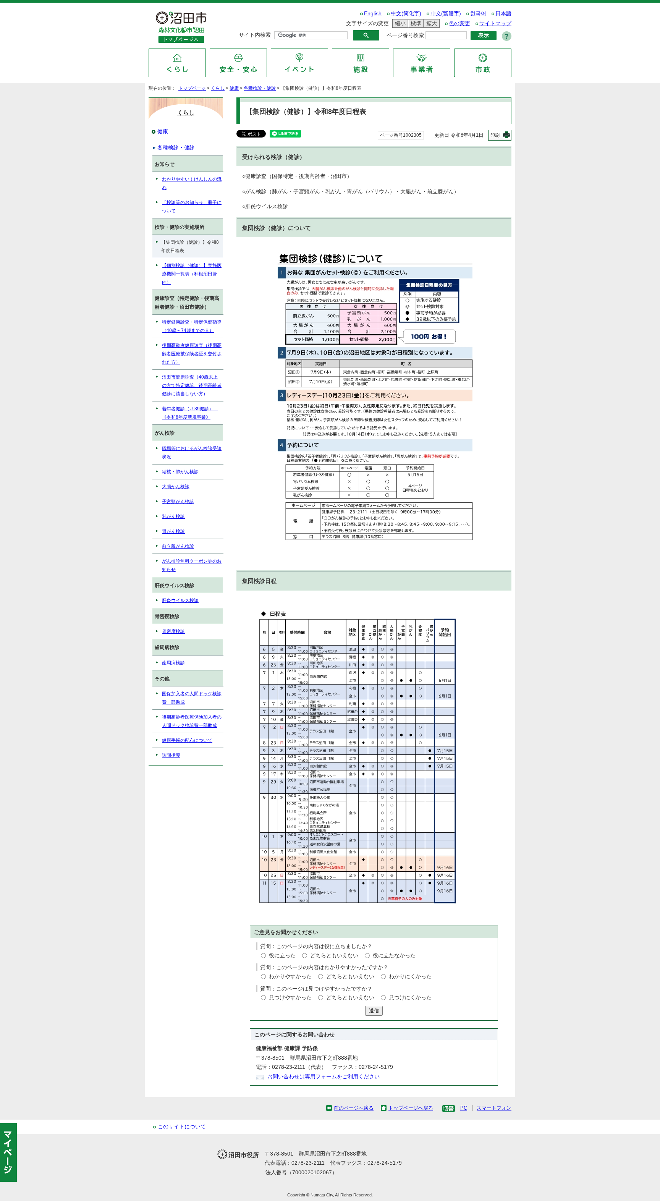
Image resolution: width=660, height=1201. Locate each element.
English (373, 13)
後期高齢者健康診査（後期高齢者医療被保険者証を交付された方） (192, 354)
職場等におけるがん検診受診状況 (192, 453)
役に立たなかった (394, 955)
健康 (234, 88)
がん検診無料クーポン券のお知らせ (192, 565)
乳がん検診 (173, 516)
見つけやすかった (290, 997)
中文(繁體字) (445, 13)
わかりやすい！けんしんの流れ (192, 183)
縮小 (399, 23)
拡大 (430, 23)
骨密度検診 (173, 631)
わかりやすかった (290, 976)
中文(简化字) (406, 13)
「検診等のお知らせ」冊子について (192, 207)
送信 (374, 1010)
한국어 (478, 13)
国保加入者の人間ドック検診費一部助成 (192, 698)
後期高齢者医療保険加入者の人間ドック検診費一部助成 (192, 721)
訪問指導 (171, 755)
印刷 (495, 135)
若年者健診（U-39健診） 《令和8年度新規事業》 (190, 413)
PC (463, 1108)
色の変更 (459, 23)
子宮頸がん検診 (178, 501)
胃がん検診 (173, 531)
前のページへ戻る (354, 1108)
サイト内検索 (255, 35)
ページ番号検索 (405, 35)
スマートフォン (494, 1108)
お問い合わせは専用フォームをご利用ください (323, 1077)
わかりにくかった (410, 976)
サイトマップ (495, 23)
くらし (218, 88)
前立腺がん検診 (178, 546)
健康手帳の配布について (187, 740)
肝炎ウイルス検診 (180, 600)
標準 (414, 23)
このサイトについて (182, 1127)
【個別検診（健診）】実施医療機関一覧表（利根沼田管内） (192, 274)
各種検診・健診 (260, 88)
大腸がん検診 (175, 486)
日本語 (503, 13)
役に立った (282, 955)
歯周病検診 (173, 662)
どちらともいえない (334, 955)
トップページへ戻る (410, 1108)
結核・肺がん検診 (180, 471)
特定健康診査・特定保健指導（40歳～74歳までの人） (192, 326)
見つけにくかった (410, 997)
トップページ (192, 88)
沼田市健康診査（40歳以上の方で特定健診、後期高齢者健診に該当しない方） (192, 385)
